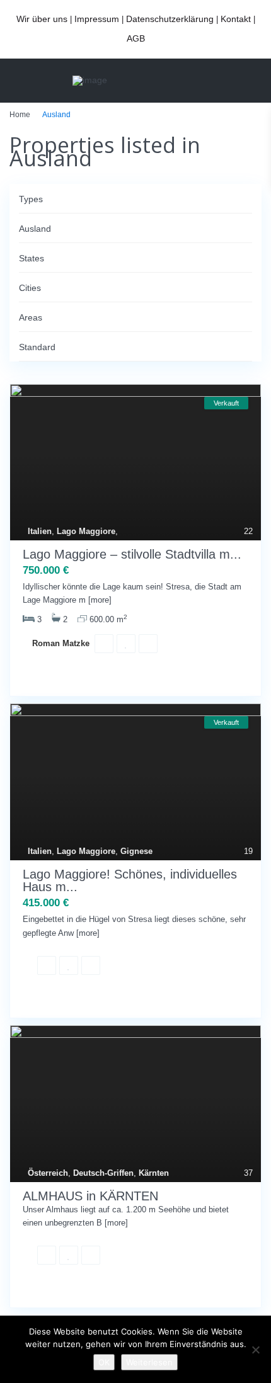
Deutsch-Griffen (103, 1173)
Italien (40, 531)
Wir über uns (41, 19)
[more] (100, 600)
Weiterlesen (149, 1362)
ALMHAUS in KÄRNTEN (90, 1196)
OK (104, 1362)
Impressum (96, 19)
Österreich (48, 1173)
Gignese (136, 851)
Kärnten (154, 1173)
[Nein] (255, 1349)
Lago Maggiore (86, 531)
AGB (136, 38)
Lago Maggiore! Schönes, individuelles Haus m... (130, 880)
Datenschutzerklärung (170, 19)
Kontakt (236, 19)
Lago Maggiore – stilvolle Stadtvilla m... (132, 554)
